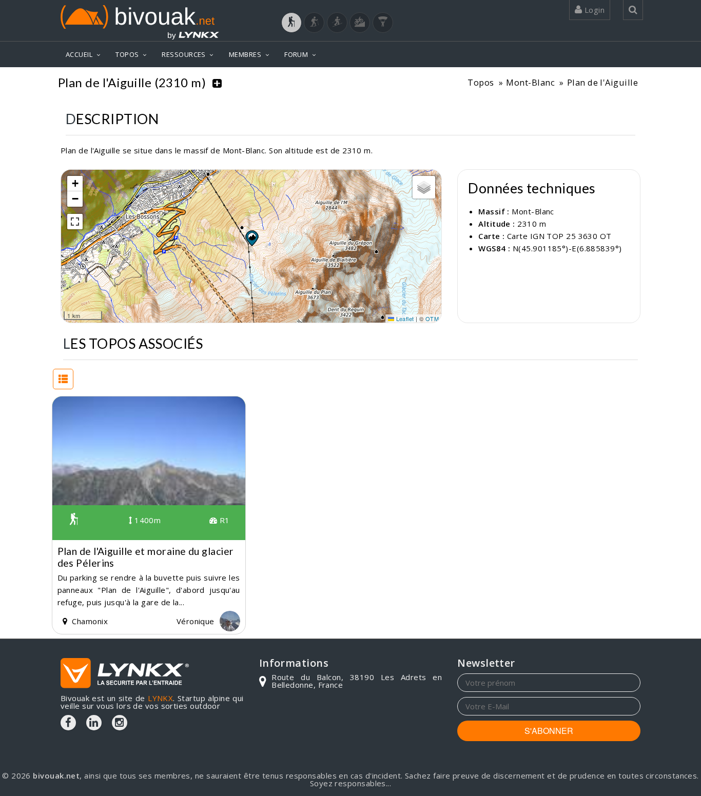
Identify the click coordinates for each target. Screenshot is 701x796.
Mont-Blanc (530, 82)
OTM (432, 318)
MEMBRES (245, 54)
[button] (251, 238)
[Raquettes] (314, 22)
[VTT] (359, 22)
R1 (223, 520)
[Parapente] (383, 22)
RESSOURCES (184, 54)
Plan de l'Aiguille (602, 82)
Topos (481, 82)
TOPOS (127, 54)
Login (593, 10)
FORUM (296, 54)
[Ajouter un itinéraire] (217, 82)
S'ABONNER (548, 731)
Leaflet (404, 318)
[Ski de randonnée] (337, 22)
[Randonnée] (291, 22)
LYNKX (160, 698)
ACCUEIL (79, 54)
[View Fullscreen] (75, 221)
